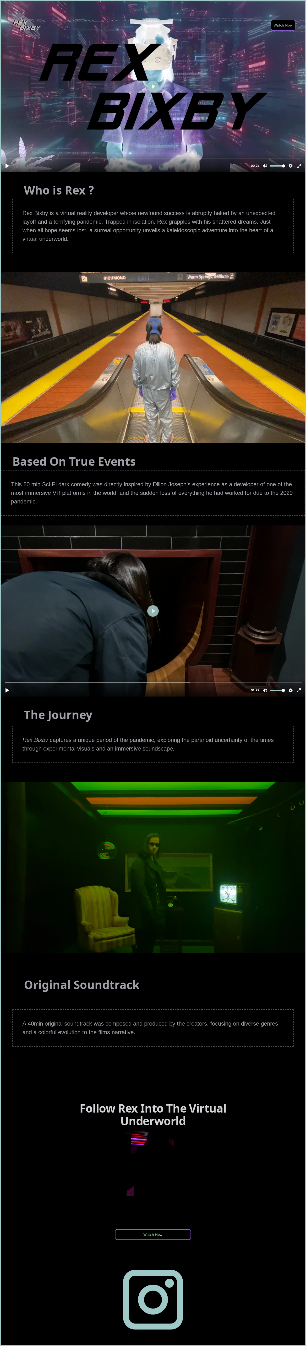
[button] (283, 25)
